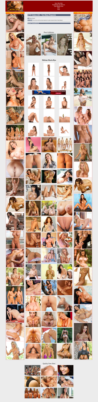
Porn (58, 7)
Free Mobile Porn (58, 6)
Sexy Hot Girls (59, 3)
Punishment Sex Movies (58, 4)
